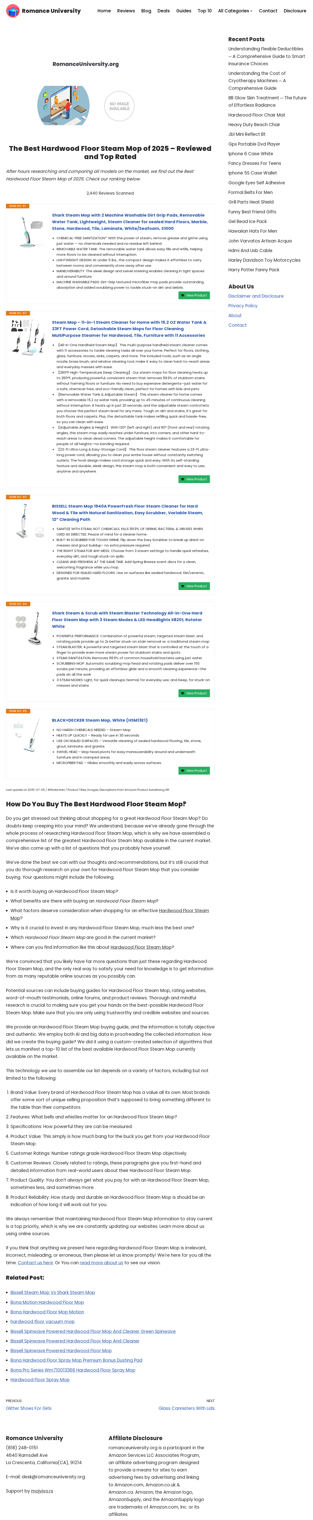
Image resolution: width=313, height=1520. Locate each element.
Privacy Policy (243, 306)
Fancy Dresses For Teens (254, 163)
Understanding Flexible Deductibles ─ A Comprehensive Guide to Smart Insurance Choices (266, 56)
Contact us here (35, 1263)
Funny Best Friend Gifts (252, 212)
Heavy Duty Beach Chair (254, 125)
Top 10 (205, 11)
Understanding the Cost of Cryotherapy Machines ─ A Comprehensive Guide (257, 80)
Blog (146, 11)
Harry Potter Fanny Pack (253, 270)
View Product (196, 295)
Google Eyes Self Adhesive (256, 183)
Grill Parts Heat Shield (251, 202)
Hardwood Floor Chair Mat (256, 115)
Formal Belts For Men (250, 192)
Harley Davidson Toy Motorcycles (264, 260)
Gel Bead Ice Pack (247, 221)
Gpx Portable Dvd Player (254, 144)
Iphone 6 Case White (250, 154)
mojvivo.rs (42, 1491)
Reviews (126, 11)
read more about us (101, 1263)
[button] (251, 11)
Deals (164, 11)
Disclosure (295, 11)
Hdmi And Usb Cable (250, 250)
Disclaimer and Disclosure (256, 296)
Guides (183, 11)
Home (104, 11)
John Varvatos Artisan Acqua (260, 241)
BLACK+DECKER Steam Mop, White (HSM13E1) (100, 720)
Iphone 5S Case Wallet (252, 173)
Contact (268, 11)
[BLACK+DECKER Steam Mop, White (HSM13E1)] (29, 735)
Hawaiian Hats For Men (252, 231)
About (235, 316)
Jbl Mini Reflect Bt (247, 134)
